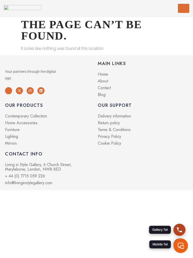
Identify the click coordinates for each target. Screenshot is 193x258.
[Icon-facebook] (8, 90)
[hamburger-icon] (183, 8)
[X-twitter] (19, 90)
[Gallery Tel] (179, 230)
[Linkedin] (40, 90)
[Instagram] (30, 90)
